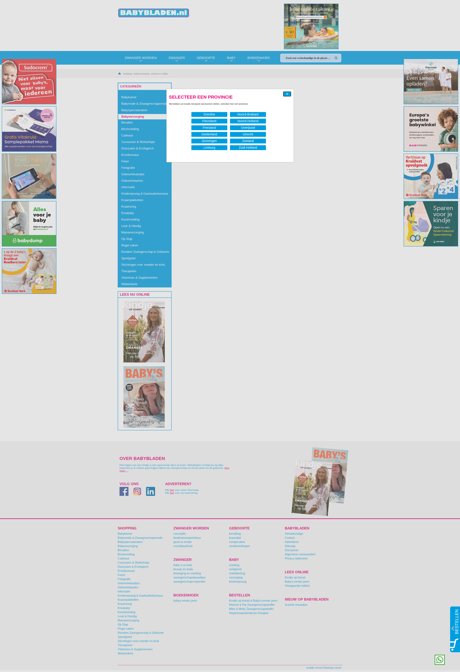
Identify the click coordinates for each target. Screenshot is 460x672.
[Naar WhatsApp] (440, 660)
